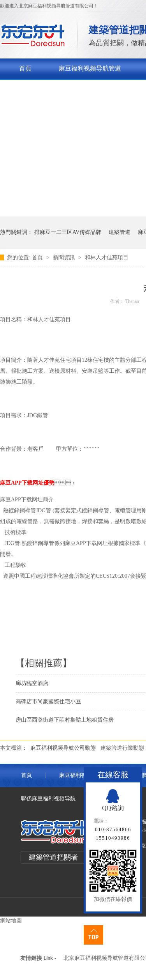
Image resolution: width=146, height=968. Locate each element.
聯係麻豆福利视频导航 (48, 799)
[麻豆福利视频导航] (33, 45)
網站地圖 (11, 921)
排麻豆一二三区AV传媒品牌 (67, 232)
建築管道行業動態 (122, 748)
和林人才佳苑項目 (106, 257)
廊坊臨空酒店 (32, 683)
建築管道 (119, 232)
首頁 (25, 68)
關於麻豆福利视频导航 (50, 88)
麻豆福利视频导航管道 (90, 68)
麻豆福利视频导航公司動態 (63, 748)
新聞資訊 (64, 257)
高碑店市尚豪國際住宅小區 (48, 701)
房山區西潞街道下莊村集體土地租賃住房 (65, 720)
